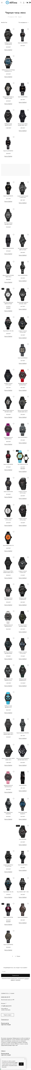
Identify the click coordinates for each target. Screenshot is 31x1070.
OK (21, 1064)
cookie (16, 1062)
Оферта (3, 1051)
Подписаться (15, 975)
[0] (26, 2)
